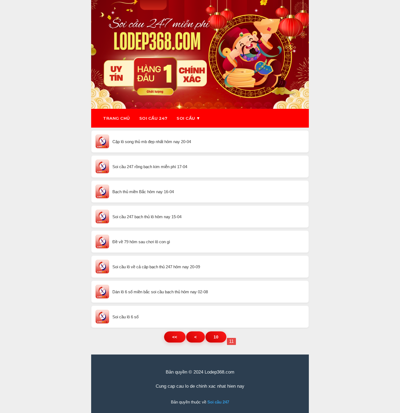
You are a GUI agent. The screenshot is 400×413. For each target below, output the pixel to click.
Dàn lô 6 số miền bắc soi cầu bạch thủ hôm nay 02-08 (160, 291)
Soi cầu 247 (153, 118)
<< (174, 337)
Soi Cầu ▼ (189, 118)
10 (216, 337)
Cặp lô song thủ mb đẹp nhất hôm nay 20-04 (151, 141)
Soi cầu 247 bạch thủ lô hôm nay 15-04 (146, 216)
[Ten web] (200, 54)
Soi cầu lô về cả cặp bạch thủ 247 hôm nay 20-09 (156, 266)
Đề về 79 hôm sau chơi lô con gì (141, 241)
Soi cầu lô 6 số (125, 317)
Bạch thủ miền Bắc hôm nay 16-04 (143, 191)
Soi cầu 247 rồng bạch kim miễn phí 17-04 (149, 166)
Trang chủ (116, 118)
